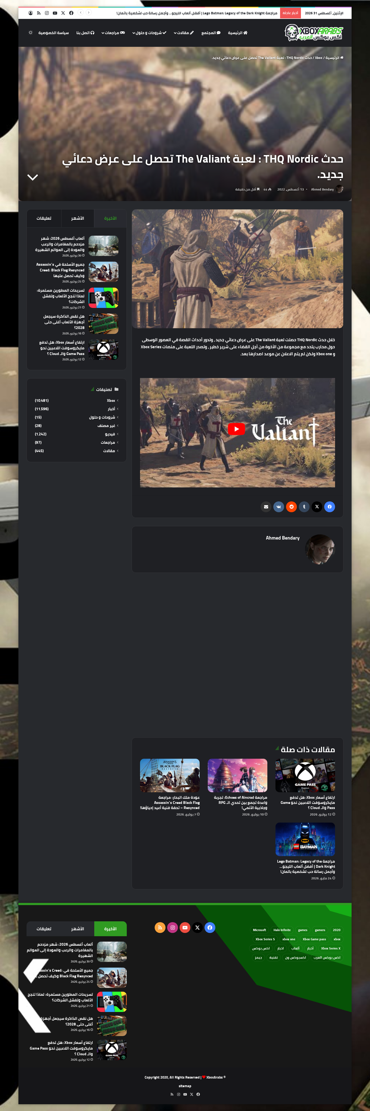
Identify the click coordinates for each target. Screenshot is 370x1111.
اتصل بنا (83, 32)
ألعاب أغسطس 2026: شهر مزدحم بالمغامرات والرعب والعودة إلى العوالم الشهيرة (60, 244)
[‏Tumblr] (304, 506)
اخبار (280, 948)
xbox (337, 939)
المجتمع (209, 32)
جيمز (258, 957)
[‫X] (316, 506)
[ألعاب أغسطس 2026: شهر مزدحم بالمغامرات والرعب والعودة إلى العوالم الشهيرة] (103, 246)
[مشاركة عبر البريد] (266, 506)
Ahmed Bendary (322, 189)
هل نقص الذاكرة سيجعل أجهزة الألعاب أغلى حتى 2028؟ (64, 322)
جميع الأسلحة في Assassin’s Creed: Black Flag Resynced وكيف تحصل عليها (60, 270)
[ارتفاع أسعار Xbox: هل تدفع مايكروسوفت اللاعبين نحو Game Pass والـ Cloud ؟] (305, 775)
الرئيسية (235, 32)
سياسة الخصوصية (53, 32)
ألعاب (295, 948)
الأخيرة (110, 218)
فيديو (110, 434)
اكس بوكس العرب (327, 957)
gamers (320, 930)
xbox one (289, 939)
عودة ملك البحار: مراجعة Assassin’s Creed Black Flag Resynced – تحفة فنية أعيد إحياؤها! (170, 802)
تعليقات (44, 218)
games (302, 930)
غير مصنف (106, 426)
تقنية (274, 957)
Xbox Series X (330, 948)
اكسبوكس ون (295, 957)
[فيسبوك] (329, 506)
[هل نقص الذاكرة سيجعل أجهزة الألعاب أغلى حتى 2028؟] (103, 324)
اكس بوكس (261, 948)
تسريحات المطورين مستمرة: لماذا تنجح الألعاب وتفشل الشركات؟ (61, 296)
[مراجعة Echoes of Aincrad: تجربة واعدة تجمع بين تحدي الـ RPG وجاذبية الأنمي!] (237, 775)
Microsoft (259, 930)
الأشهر (77, 218)
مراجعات (112, 32)
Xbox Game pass (314, 939)
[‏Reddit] (291, 506)
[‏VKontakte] (278, 506)
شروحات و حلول (149, 32)
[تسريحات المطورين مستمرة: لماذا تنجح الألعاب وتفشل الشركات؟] (103, 298)
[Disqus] (237, 654)
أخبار (111, 409)
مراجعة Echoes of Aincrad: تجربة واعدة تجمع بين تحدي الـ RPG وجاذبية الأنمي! (240, 802)
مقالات (183, 32)
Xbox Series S (265, 939)
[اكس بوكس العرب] (314, 32)
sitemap (185, 1086)
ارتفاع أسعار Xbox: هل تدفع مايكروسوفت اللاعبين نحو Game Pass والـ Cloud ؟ (308, 802)
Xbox (318, 57)
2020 (336, 930)
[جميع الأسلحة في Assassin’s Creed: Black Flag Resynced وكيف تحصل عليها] (103, 272)
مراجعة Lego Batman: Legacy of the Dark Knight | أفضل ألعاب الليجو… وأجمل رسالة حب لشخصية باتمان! (196, 13)
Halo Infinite (282, 930)
